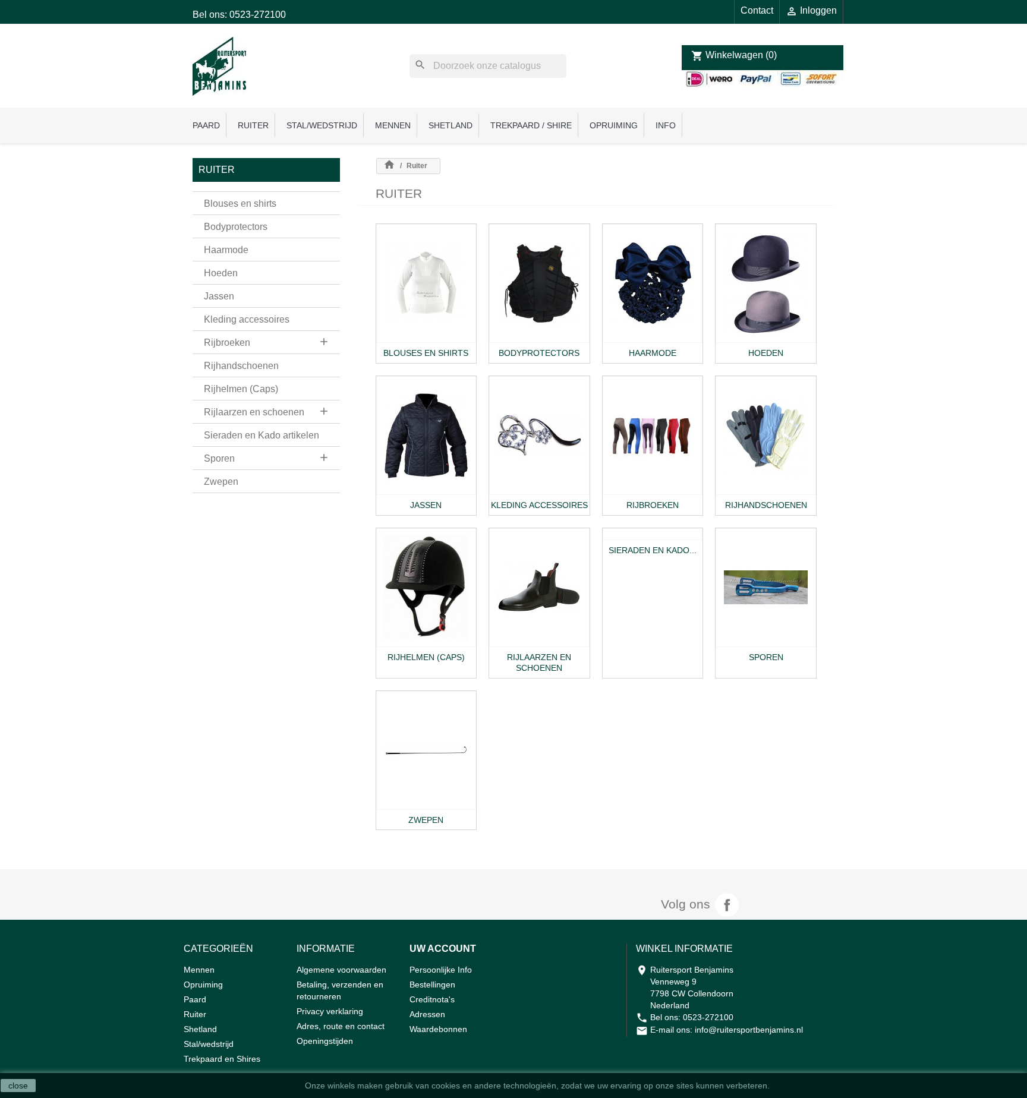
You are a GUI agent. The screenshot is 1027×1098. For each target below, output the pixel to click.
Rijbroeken (227, 342)
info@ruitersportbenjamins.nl (749, 1029)
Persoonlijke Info (440, 969)
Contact (757, 10)
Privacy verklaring (330, 1011)
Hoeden (221, 273)
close (18, 1085)
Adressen (427, 1014)
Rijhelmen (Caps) (241, 389)
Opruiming (614, 125)
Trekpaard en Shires (222, 1059)
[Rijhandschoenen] (766, 435)
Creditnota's (432, 999)
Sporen (219, 458)
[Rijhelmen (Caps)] (426, 587)
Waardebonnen (438, 1029)
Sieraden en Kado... (653, 550)
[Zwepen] (426, 750)
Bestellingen (432, 984)
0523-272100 (708, 1017)
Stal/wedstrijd (321, 125)
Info (666, 125)
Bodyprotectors (235, 227)
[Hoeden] (766, 283)
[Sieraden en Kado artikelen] (653, 534)
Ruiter (253, 125)
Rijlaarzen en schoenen (254, 412)
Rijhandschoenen (241, 366)
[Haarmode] (653, 283)
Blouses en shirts (240, 203)
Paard (206, 125)
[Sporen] (766, 587)
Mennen (393, 125)
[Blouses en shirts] (426, 283)
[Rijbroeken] (653, 435)
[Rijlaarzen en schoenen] (539, 587)
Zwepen (221, 482)
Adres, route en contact (341, 1026)
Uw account (442, 949)
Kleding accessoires (246, 319)
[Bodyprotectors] (539, 283)
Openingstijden (325, 1041)
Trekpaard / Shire (531, 125)
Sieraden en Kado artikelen (261, 435)
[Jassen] (426, 435)
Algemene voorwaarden (341, 969)
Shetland (450, 125)
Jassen (219, 296)
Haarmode (226, 250)
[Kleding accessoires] (539, 435)
